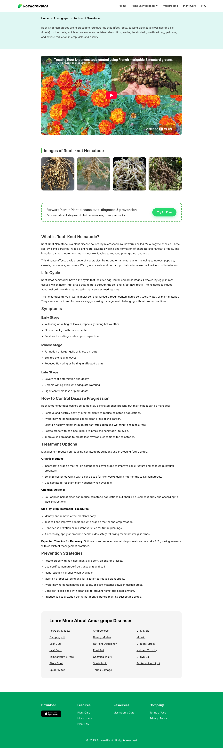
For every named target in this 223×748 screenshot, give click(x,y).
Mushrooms (170, 5)
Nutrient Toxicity (146, 650)
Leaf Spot (55, 650)
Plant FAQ (83, 724)
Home (122, 5)
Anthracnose (101, 630)
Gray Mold (142, 630)
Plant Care (189, 5)
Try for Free (164, 212)
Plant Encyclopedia (144, 5)
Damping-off (57, 637)
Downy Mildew (102, 637)
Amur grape (61, 18)
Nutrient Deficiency (105, 643)
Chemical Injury (102, 656)
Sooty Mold (100, 663)
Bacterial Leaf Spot (148, 663)
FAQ (203, 5)
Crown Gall (143, 656)
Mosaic (140, 637)
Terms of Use (158, 712)
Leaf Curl (55, 643)
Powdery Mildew (59, 630)
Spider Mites (57, 669)
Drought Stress (145, 643)
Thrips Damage (102, 669)
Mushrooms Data (124, 712)
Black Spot (56, 663)
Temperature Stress (61, 656)
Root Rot (98, 650)
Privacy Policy (158, 718)
